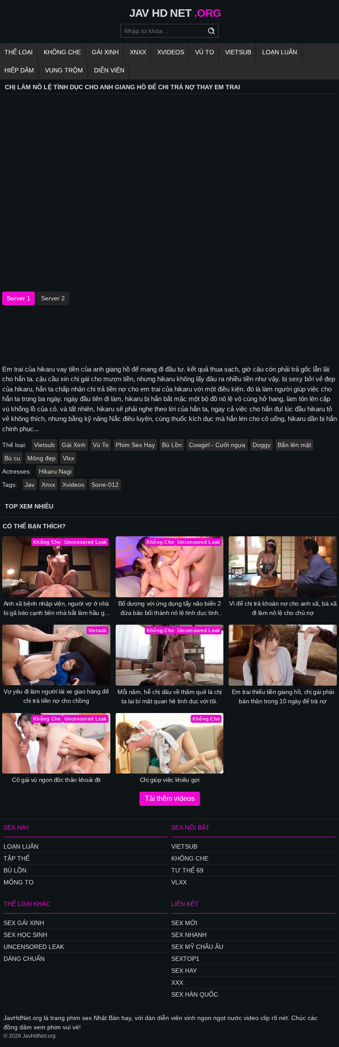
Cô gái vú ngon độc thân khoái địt (56, 779)
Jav (29, 484)
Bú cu (12, 458)
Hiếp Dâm (19, 70)
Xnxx (138, 52)
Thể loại (18, 52)
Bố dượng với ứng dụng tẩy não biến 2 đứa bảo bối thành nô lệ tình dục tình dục (169, 609)
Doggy (261, 444)
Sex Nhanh (189, 934)
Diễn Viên (109, 70)
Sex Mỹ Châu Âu (197, 946)
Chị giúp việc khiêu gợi (170, 779)
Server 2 (53, 298)
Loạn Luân (279, 52)
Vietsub (238, 52)
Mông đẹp (41, 458)
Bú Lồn (172, 444)
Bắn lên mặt (294, 444)
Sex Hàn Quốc (194, 994)
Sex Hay (184, 970)
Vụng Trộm (64, 70)
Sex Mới (184, 922)
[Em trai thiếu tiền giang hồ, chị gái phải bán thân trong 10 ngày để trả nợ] (283, 655)
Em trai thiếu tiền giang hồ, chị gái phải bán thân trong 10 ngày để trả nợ (283, 696)
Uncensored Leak (34, 946)
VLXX (179, 882)
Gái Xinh (105, 52)
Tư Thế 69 (187, 870)
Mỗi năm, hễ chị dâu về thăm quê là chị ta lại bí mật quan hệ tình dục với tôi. (169, 696)
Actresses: (16, 471)
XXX (177, 982)
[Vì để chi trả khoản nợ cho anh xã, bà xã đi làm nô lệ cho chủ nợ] (283, 566)
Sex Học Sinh (25, 934)
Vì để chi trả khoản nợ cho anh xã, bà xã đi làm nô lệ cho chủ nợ (282, 608)
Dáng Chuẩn (24, 958)
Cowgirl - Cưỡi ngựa (217, 444)
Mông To (19, 882)
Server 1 (18, 298)
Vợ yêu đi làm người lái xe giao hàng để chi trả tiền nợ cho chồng (56, 696)
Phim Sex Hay (135, 444)
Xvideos (170, 52)
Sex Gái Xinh (24, 922)
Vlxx (68, 458)
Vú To (204, 52)
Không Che (62, 52)
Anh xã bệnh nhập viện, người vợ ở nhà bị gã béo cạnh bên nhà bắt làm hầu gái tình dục (56, 609)
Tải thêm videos (170, 798)
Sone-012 (105, 484)
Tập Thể (17, 858)
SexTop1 (185, 958)
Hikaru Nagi (55, 471)
